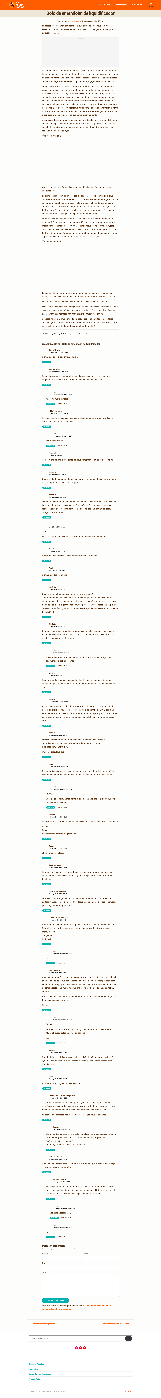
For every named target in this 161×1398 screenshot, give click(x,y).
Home (69, 21)
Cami (48, 334)
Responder (47, 362)
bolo (80, 334)
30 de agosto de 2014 (61, 334)
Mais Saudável (137, 5)
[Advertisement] (80, 53)
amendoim (75, 334)
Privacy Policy (35, 1379)
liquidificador (87, 334)
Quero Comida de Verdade (40, 1374)
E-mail (85, 1254)
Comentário (47, 1272)
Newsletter (33, 1369)
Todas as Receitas (103, 5)
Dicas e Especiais (121, 5)
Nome (45, 1254)
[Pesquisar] (128, 1338)
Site (43, 1263)
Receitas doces (76, 21)
